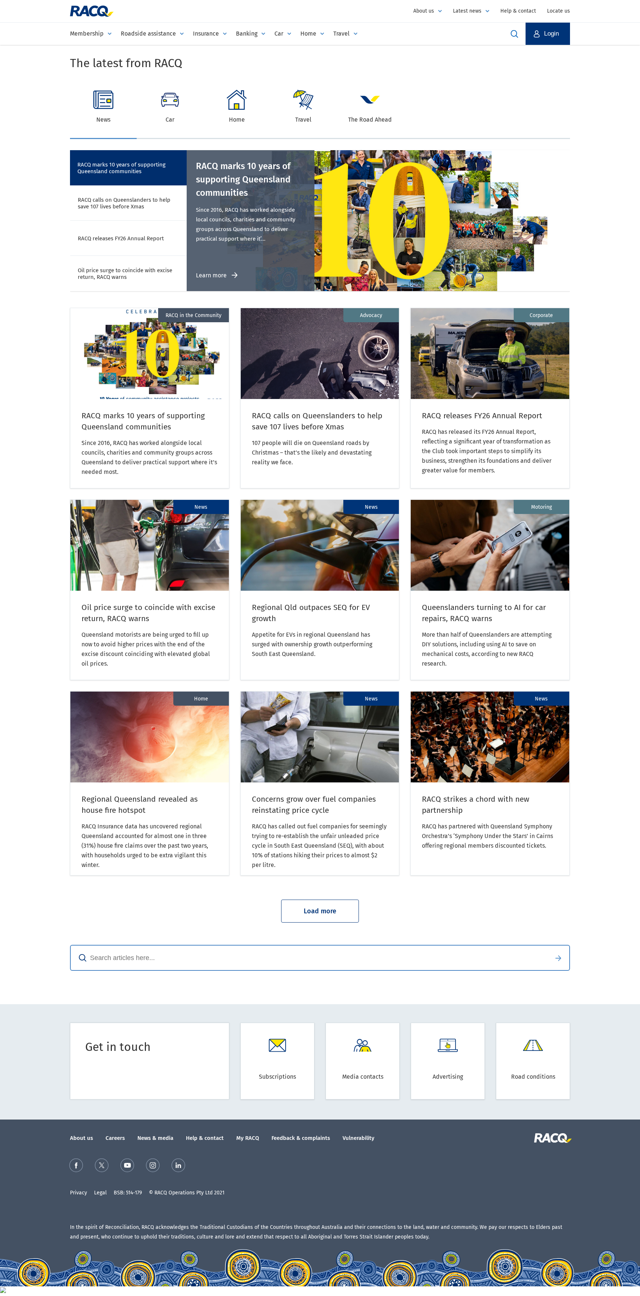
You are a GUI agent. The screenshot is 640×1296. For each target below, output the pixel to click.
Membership (87, 33)
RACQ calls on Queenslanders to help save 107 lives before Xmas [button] (124, 203)
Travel (341, 33)
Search (558, 958)
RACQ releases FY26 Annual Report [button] (121, 238)
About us (423, 11)
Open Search (514, 34)
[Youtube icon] (127, 1166)
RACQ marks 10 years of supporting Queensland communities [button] (121, 168)
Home (308, 33)
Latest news (467, 11)
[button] (548, 34)
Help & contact (518, 11)
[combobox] (309, 958)
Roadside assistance (148, 33)
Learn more (212, 275)
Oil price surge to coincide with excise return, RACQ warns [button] (125, 273)
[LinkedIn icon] (178, 1166)
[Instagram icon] (153, 1166)
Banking (246, 33)
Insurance (206, 33)
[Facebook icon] (76, 1166)
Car (278, 33)
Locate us (558, 11)
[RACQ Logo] (552, 1138)
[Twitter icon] (102, 1166)
